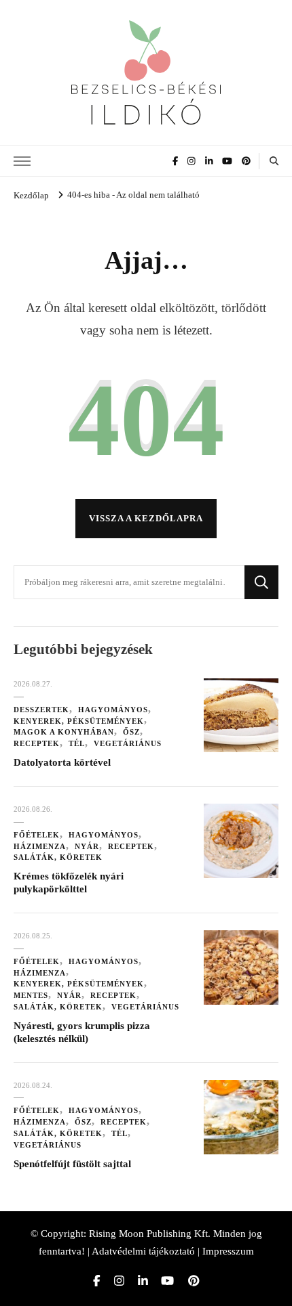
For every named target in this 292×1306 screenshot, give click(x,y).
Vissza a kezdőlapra (146, 518)
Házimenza (40, 846)
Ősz (131, 732)
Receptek (37, 743)
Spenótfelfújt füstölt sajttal (72, 1163)
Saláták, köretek (58, 857)
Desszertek (41, 709)
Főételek (37, 835)
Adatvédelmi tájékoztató (143, 1251)
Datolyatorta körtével (62, 762)
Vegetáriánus (128, 743)
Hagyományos (113, 709)
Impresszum (228, 1251)
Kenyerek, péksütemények (79, 721)
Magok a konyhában (64, 732)
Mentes (31, 995)
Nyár (87, 846)
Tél (77, 743)
